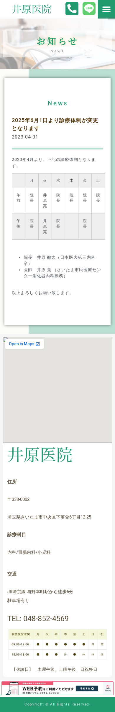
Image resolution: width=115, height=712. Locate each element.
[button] (106, 9)
